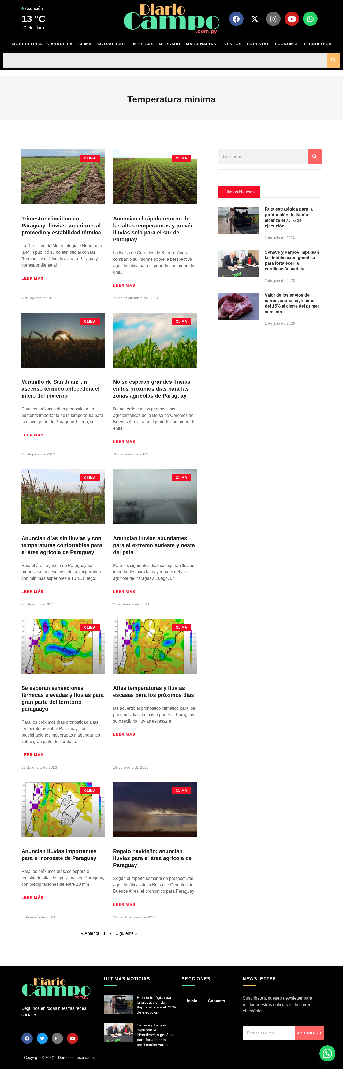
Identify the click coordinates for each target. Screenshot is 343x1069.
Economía (286, 44)
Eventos (231, 44)
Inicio (192, 1001)
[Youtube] (292, 19)
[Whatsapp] (310, 19)
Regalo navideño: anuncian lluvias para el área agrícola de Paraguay (152, 858)
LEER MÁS (32, 278)
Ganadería (60, 44)
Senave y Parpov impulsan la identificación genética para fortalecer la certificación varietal (155, 1035)
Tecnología (317, 44)
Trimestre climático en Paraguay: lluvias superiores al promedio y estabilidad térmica (61, 226)
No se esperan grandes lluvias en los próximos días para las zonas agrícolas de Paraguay (151, 389)
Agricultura (26, 44)
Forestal (258, 44)
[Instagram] (273, 19)
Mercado (169, 44)
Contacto (216, 1001)
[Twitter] (42, 1038)
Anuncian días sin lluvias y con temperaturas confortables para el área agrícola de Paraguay (61, 545)
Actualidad (111, 44)
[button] (327, 1053)
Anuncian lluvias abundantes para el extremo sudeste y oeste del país (154, 545)
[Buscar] (333, 60)
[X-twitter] (255, 19)
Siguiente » (126, 933)
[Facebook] (236, 19)
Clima (85, 44)
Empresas (142, 44)
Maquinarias (201, 44)
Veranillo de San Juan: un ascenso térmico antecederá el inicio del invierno (60, 389)
